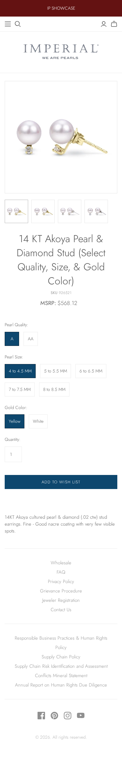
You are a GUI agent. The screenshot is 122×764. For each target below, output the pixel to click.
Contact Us (61, 609)
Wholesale (61, 562)
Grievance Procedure (61, 590)
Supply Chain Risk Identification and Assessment (61, 666)
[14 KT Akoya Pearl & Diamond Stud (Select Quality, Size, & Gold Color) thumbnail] (16, 211)
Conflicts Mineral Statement (61, 675)
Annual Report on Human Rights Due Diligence (61, 685)
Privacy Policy (61, 581)
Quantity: (12, 439)
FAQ (61, 572)
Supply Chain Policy (61, 656)
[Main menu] (8, 24)
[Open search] (18, 24)
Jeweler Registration (61, 600)
